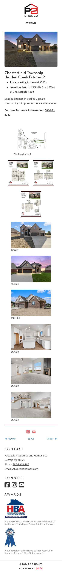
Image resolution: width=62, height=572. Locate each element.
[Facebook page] (7, 485)
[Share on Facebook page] (28, 432)
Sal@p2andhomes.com (24, 469)
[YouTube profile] (21, 485)
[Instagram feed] (14, 485)
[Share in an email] (34, 432)
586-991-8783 (21, 464)
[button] (31, 139)
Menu (32, 23)
